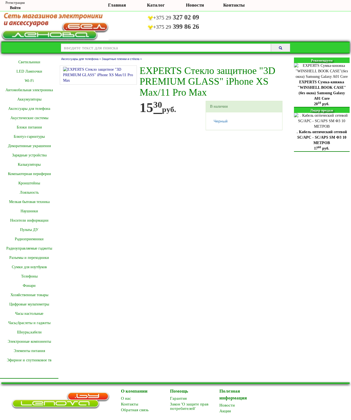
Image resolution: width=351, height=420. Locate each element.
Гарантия (178, 398)
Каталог (156, 5)
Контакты (234, 5)
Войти (15, 8)
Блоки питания (29, 127)
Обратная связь (135, 410)
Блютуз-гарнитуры (29, 137)
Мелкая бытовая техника (29, 202)
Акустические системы (29, 118)
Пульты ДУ (29, 230)
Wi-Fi (29, 81)
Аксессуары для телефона (29, 109)
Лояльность (29, 192)
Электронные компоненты (29, 341)
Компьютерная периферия (29, 174)
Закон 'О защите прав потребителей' (189, 406)
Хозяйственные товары (29, 295)
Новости (195, 5)
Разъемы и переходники (29, 258)
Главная (117, 5)
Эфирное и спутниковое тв (29, 360)
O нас (126, 398)
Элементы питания (29, 351)
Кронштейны (29, 183)
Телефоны (29, 276)
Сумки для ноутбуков (29, 267)
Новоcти (227, 405)
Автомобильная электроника (29, 90)
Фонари (29, 286)
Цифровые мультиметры (29, 304)
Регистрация (15, 3)
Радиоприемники (29, 239)
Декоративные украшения (29, 146)
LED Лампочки (29, 71)
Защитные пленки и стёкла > (122, 59)
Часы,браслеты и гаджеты (29, 323)
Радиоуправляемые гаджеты (29, 248)
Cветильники (29, 62)
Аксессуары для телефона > (81, 59)
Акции (225, 411)
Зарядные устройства (29, 155)
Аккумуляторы (29, 99)
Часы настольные (29, 314)
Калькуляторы (29, 164)
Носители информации (29, 220)
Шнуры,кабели (29, 332)
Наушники (29, 211)
